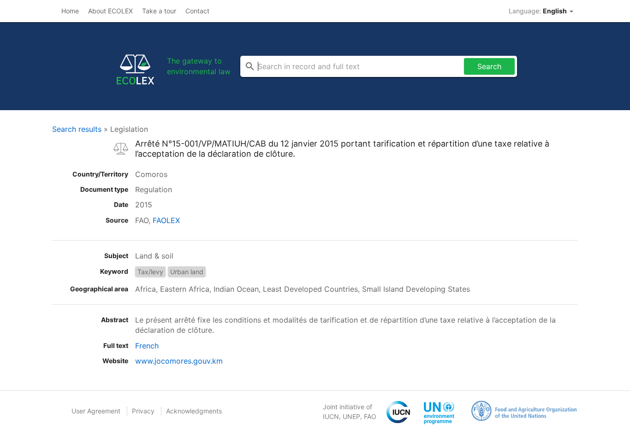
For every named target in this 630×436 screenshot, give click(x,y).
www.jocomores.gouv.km (179, 360)
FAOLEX (166, 220)
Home (70, 11)
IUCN (331, 416)
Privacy (143, 411)
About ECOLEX (110, 11)
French (147, 345)
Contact (197, 11)
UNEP (351, 416)
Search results (76, 129)
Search (489, 66)
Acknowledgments (194, 411)
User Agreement (95, 411)
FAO (370, 416)
